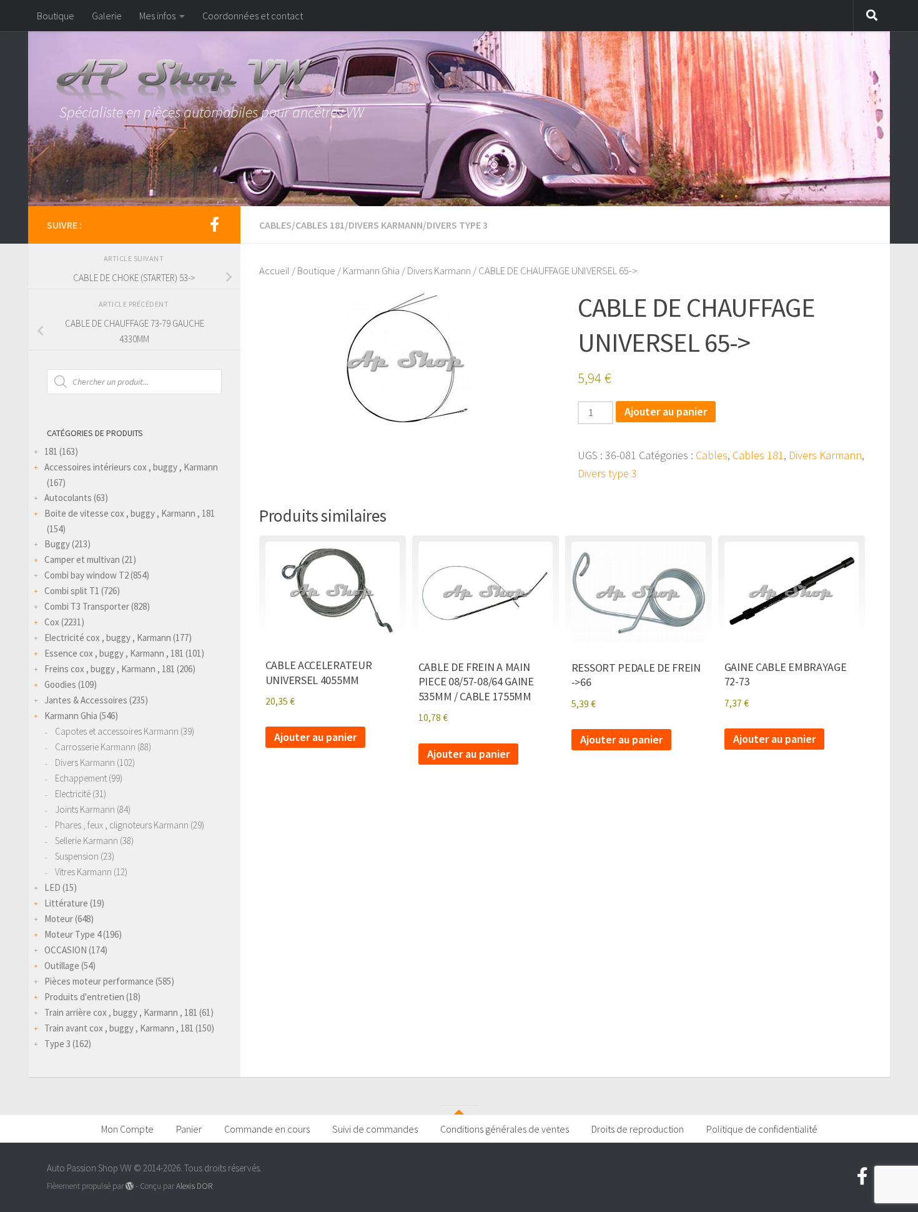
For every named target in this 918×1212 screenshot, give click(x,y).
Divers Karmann (385, 225)
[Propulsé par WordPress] (130, 1186)
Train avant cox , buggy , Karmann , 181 (119, 1028)
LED (52, 887)
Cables (275, 225)
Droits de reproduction (637, 1129)
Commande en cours (267, 1129)
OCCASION (65, 950)
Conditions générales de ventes (504, 1129)
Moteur (58, 919)
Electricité (73, 794)
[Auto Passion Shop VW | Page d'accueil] (459, 81)
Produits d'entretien (84, 997)
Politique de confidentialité (761, 1129)
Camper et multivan (82, 559)
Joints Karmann (85, 809)
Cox (51, 622)
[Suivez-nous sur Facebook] (214, 224)
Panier (189, 1129)
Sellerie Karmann (86, 841)
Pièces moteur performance (99, 981)
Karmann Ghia (371, 270)
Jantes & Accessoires (85, 700)
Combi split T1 (71, 591)
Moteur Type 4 (72, 934)
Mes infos (157, 15)
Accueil (274, 270)
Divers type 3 (457, 225)
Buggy (57, 544)
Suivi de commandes (375, 1129)
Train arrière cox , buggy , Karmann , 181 (120, 1012)
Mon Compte (127, 1129)
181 (50, 451)
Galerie (107, 15)
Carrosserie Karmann (95, 747)
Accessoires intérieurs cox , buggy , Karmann (131, 467)
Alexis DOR (194, 1186)
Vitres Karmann (83, 872)
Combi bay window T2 (86, 575)
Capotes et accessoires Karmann (117, 731)
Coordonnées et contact (252, 15)
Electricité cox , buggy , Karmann (107, 637)
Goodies (60, 684)
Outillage (61, 965)
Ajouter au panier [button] (315, 737)
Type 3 (57, 1044)
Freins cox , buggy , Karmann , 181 (109, 669)
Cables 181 (320, 225)
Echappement (81, 778)
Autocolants (68, 498)
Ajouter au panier (665, 411)
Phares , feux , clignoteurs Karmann (122, 825)
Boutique (55, 15)
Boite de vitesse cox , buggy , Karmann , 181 (129, 513)
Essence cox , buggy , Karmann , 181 (114, 653)
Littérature (66, 903)
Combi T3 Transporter (86, 606)
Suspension (77, 856)
